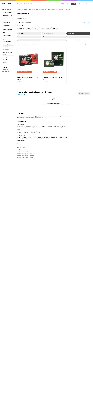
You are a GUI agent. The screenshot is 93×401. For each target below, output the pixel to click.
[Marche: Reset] (89, 33)
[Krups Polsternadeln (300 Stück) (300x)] (54, 66)
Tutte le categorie (7, 9)
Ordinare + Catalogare (7, 18)
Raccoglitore (6, 57)
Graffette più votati (22, 151)
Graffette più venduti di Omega (25, 157)
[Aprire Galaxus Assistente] (80, 4)
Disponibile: (33, 44)
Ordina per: (20, 44)
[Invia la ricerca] (18, 3)
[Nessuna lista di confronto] (83, 4)
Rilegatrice (6, 59)
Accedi (73, 3)
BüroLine (54, 28)
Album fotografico (7, 29)
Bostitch (35, 28)
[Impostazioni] (67, 4)
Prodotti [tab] (19, 18)
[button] (38, 74)
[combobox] (25, 44)
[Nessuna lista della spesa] (86, 4)
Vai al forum (20, 94)
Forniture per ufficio (7, 15)
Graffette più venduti (22, 150)
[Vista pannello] (86, 44)
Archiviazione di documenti (7, 36)
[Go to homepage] (7, 4)
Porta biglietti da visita (7, 53)
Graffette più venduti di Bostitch (25, 155)
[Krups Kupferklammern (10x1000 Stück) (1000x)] (28, 66)
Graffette (6, 47)
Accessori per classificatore (6, 21)
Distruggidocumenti (8, 44)
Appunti (5, 32)
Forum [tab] (24, 18)
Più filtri (78, 40)
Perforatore (6, 49)
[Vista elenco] (88, 44)
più (42, 117)
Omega (28, 28)
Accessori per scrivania (6, 26)
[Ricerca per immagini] (62, 3)
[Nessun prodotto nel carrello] (89, 4)
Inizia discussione (85, 93)
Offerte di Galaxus (44, 28)
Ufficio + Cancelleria (7, 12)
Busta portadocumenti (7, 40)
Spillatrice (5, 62)
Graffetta (21, 28)
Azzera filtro (87, 22)
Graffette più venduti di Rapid (24, 153)
